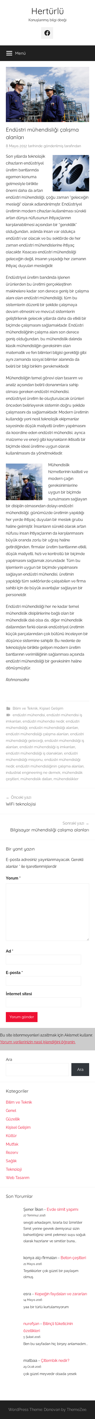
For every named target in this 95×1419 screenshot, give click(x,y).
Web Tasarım (17, 1177)
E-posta (14, 972)
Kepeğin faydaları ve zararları (61, 1294)
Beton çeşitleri (73, 1257)
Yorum (13, 878)
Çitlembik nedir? (55, 1360)
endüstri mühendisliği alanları (53, 727)
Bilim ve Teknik (25, 708)
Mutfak (12, 1144)
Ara (9, 1059)
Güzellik (13, 1119)
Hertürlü (47, 10)
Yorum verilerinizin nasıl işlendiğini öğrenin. (38, 1042)
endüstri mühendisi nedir (43, 721)
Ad (9, 951)
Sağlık (11, 1161)
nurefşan (31, 1323)
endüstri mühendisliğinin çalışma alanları (50, 766)
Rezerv (12, 1152)
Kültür (11, 1135)
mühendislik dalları (36, 779)
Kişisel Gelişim (51, 708)
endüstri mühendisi (29, 715)
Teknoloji (14, 1169)
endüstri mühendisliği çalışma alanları (37, 734)
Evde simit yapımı (62, 1209)
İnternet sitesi (19, 994)
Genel (11, 1110)
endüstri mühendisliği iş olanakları (34, 753)
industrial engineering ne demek (33, 772)
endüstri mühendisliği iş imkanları (47, 747)
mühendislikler (66, 779)
